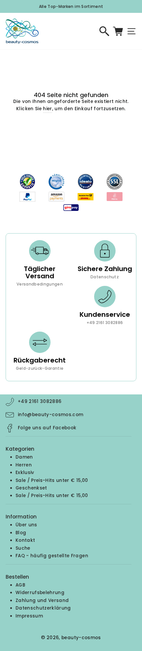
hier (47, 109)
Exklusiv (25, 472)
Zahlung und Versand (42, 600)
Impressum (29, 616)
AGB (20, 585)
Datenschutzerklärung (43, 608)
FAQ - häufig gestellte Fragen (52, 556)
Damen (24, 457)
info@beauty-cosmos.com (50, 415)
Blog (21, 533)
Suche (23, 548)
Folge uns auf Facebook (47, 428)
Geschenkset (31, 488)
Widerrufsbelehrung (40, 592)
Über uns (26, 525)
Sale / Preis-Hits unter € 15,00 (52, 480)
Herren (24, 465)
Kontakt (25, 540)
